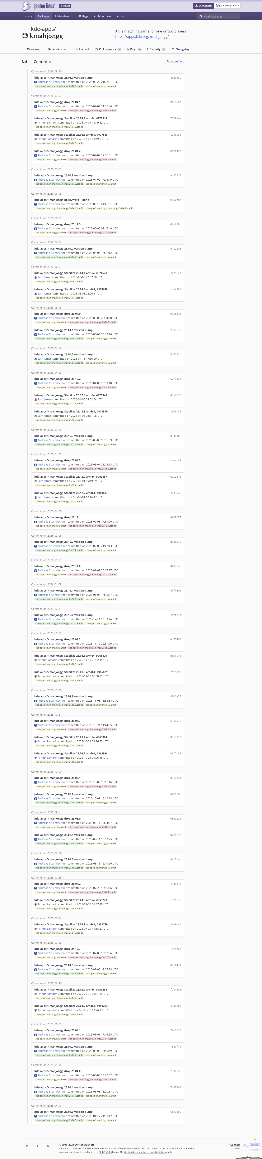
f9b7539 (175, 330)
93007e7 (175, 199)
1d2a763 (175, 948)
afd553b (175, 77)
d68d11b (175, 541)
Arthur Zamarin (48, 122)
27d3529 (175, 492)
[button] (203, 6)
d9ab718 (175, 395)
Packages (43, 16)
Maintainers (63, 16)
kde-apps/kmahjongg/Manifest (101, 86)
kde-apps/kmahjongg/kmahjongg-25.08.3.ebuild (92, 468)
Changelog (182, 49)
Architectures (102, 16)
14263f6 (175, 883)
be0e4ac (175, 151)
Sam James (45, 277)
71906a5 (175, 1071)
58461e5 (175, 1005)
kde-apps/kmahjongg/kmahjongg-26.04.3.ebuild (59, 126)
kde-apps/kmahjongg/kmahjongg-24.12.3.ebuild (92, 957)
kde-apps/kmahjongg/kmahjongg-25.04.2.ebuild (92, 892)
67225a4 (175, 378)
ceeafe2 (175, 460)
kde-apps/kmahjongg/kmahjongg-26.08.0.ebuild (59, 86)
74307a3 (175, 1087)
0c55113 (175, 737)
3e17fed (175, 859)
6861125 (175, 818)
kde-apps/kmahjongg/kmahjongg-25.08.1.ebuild (92, 786)
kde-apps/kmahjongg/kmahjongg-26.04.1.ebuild (92, 110)
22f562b (175, 273)
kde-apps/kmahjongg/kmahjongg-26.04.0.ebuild (92, 322)
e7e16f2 (175, 476)
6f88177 (175, 517)
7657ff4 (175, 1046)
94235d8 (175, 175)
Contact (235, 1144)
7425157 (175, 672)
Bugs (134, 49)
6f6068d (175, 794)
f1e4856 (175, 989)
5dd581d (175, 354)
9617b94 (175, 777)
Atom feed (177, 61)
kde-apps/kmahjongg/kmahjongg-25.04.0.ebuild (92, 1079)
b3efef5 (175, 655)
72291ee (175, 118)
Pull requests (109, 49)
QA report (82, 49)
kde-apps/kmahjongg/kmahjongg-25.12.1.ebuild (92, 525)
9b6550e (175, 102)
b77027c (175, 834)
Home (28, 16)
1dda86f (175, 289)
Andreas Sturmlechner (52, 82)
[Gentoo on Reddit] (48, 1146)
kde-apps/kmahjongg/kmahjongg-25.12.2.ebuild (92, 387)
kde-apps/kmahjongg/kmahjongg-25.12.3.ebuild (92, 232)
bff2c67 (175, 753)
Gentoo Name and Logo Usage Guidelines (145, 1152)
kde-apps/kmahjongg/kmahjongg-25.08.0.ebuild (92, 827)
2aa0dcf (175, 924)
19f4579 (175, 900)
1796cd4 (175, 134)
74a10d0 (175, 1030)
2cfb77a (175, 614)
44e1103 (175, 248)
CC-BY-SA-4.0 (105, 1152)
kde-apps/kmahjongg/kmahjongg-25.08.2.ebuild (92, 647)
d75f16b (175, 224)
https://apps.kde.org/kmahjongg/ (142, 36)
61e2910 (175, 720)
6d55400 (175, 639)
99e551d (175, 313)
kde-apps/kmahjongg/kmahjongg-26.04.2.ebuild (92, 159)
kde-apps (42, 28)
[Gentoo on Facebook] (37, 1146)
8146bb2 (175, 435)
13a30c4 (175, 411)
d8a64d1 (175, 965)
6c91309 (175, 1111)
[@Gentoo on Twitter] (27, 1146)
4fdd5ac (175, 566)
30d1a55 (175, 696)
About (121, 16)
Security (156, 49)
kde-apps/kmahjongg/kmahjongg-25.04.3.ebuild (92, 729)
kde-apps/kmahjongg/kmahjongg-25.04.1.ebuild (92, 1038)
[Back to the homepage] (38, 6)
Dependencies (56, 49)
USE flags (82, 16)
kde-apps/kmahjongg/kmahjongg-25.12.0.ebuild (92, 574)
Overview (32, 49)
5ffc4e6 (175, 590)
